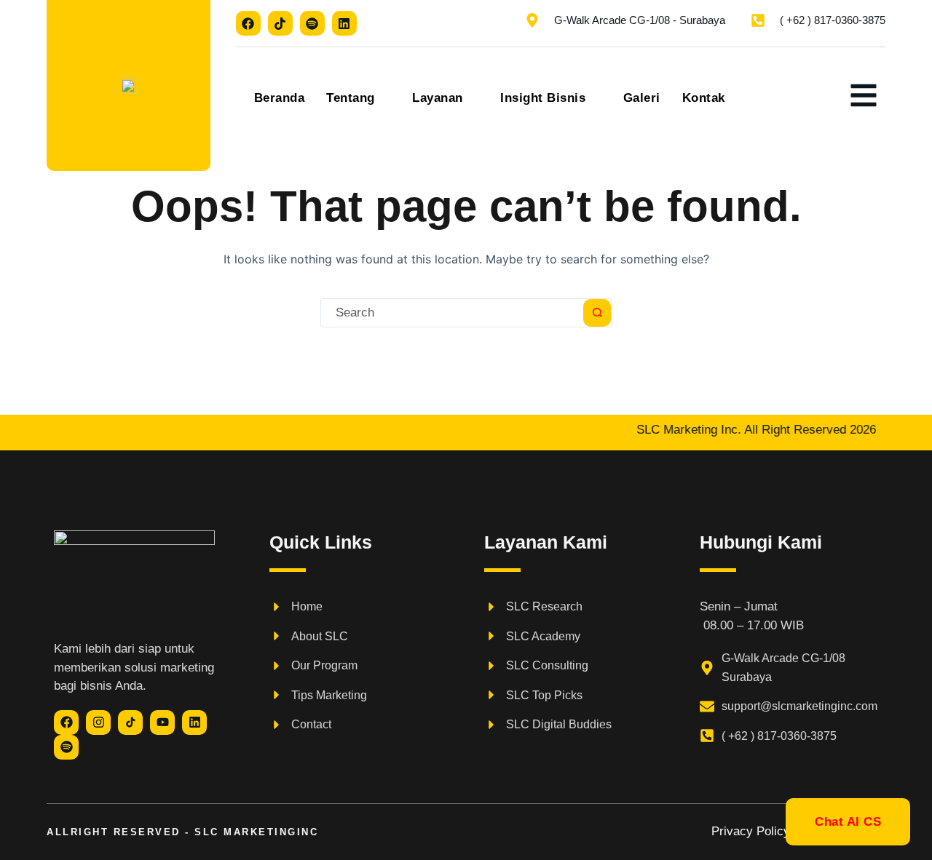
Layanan (437, 98)
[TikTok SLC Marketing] (130, 722)
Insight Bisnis (542, 98)
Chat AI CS (848, 822)
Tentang (350, 98)
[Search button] (597, 313)
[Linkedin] (344, 23)
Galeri (641, 98)
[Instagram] (98, 722)
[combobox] (452, 312)
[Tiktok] (280, 23)
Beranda (279, 98)
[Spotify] (312, 23)
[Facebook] (248, 23)
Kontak (703, 98)
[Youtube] (162, 722)
